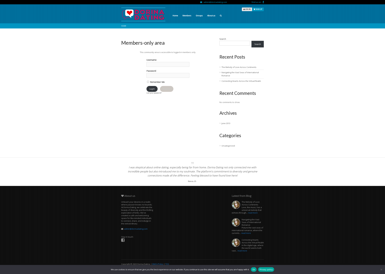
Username (151, 59)
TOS (167, 264)
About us (211, 15)
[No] (381, 269)
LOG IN (248, 9)
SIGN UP (258, 9)
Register (166, 88)
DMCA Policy (157, 264)
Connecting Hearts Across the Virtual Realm (241, 81)
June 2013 (226, 123)
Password (151, 70)
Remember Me (157, 82)
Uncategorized (228, 145)
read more (253, 212)
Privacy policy (266, 269)
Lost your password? (154, 93)
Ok (253, 269)
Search (222, 38)
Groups (199, 15)
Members (187, 15)
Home (175, 15)
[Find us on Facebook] (263, 2)
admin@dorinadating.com (214, 2)
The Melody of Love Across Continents (239, 67)
